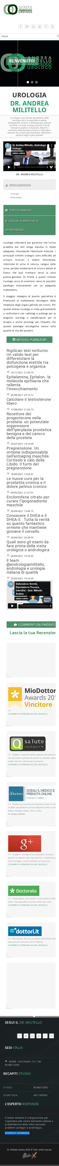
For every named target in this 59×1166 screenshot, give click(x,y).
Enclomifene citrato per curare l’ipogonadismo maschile (28, 501)
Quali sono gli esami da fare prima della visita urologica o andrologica (28, 546)
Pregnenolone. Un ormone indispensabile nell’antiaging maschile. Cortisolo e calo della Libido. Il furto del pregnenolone (28, 458)
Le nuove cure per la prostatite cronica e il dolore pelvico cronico (27, 482)
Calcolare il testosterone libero (29, 401)
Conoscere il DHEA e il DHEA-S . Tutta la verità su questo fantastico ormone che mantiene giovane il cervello (28, 523)
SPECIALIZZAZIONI (20, 184)
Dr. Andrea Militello (16, 814)
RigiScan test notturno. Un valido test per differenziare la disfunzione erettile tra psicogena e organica (28, 358)
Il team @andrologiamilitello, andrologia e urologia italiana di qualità (26, 566)
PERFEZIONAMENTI (20, 210)
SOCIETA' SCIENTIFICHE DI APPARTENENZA (22, 225)
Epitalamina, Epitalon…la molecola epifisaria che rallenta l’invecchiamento (28, 383)
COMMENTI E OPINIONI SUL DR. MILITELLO (28, 714)
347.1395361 (40, 1095)
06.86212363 (40, 1087)
